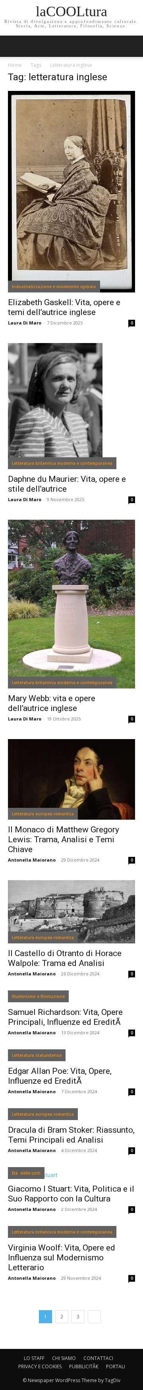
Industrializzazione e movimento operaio (54, 286)
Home (15, 65)
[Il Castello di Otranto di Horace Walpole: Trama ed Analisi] (71, 911)
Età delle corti (26, 1173)
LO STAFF (34, 1358)
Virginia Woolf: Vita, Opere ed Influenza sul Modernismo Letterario (61, 1257)
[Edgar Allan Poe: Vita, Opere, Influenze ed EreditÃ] (71, 1057)
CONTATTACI (98, 1358)
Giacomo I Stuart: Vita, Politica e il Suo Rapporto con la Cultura (71, 1193)
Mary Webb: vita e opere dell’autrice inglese (51, 703)
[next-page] (94, 1316)
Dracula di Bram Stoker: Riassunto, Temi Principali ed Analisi (71, 1135)
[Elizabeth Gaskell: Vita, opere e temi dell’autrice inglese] (71, 191)
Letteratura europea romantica (43, 814)
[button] (132, 46)
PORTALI (115, 1366)
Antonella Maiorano (32, 860)
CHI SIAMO (64, 1358)
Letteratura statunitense (37, 1055)
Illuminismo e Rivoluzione (38, 996)
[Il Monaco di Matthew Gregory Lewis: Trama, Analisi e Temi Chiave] (71, 779)
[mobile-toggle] (13, 46)
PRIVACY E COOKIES (40, 1366)
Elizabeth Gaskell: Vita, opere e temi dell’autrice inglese (64, 307)
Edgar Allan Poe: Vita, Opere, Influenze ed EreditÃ (60, 1076)
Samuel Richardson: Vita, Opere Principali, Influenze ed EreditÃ (65, 1017)
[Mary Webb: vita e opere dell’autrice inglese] (71, 604)
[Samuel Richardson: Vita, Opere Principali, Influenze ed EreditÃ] (71, 998)
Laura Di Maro (24, 323)
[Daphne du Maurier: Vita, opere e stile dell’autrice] (71, 406)
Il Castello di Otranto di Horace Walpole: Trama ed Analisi (65, 958)
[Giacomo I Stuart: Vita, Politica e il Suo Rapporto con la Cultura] (71, 1175)
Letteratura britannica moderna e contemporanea (62, 463)
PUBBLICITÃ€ (84, 1366)
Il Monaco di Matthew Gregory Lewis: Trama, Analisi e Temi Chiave (63, 839)
